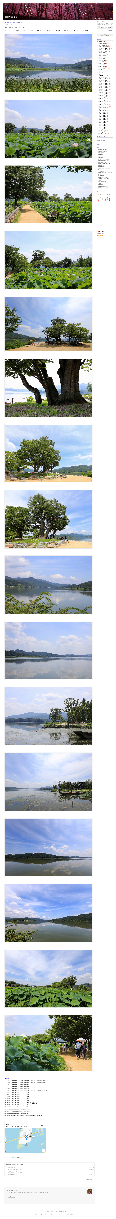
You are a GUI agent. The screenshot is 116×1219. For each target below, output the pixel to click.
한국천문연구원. (101, 166)
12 (105, 198)
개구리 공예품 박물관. (103, 149)
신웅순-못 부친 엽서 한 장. (103, 159)
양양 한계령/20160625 (10, 1174)
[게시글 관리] (13, 1157)
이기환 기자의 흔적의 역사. (104, 156)
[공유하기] (11, 1157)
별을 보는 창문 (11, 16)
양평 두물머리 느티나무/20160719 (13, 22)
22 (112, 199)
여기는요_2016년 (8, 24)
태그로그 (105, 18)
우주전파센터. (101, 171)
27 (107, 200)
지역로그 (100, 18)
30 (98, 201)
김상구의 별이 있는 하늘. (103, 160)
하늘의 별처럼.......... (102, 175)
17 (100, 199)
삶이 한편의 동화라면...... (103, 151)
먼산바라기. (100, 154)
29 (112, 200)
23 (98, 200)
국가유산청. (100, 157)
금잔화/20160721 (9, 1167)
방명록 (110, 18)
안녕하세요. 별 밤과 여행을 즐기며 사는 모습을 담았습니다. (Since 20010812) (27, 1192)
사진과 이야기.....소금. (103, 177)
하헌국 (36, 1214)
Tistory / (56, 1214)
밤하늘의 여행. (101, 165)
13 (107, 198)
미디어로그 (56, 1211)
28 (109, 200)
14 (109, 198)
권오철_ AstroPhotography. (104, 163)
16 (98, 199)
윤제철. (99, 183)
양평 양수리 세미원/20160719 (12, 1169)
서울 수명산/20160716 (10, 1171)
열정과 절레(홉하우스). (103, 188)
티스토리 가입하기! (101, 233)
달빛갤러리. (100, 184)
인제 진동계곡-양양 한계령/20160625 (14, 1172)
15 (112, 198)
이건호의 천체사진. (102, 162)
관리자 (64, 1211)
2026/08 (105, 192)
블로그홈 (94, 18)
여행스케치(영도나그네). (103, 153)
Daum (47, 1214)
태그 (52, 1211)
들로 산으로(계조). (102, 181)
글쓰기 (67, 1211)
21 (109, 199)
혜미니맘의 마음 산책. (103, 186)
